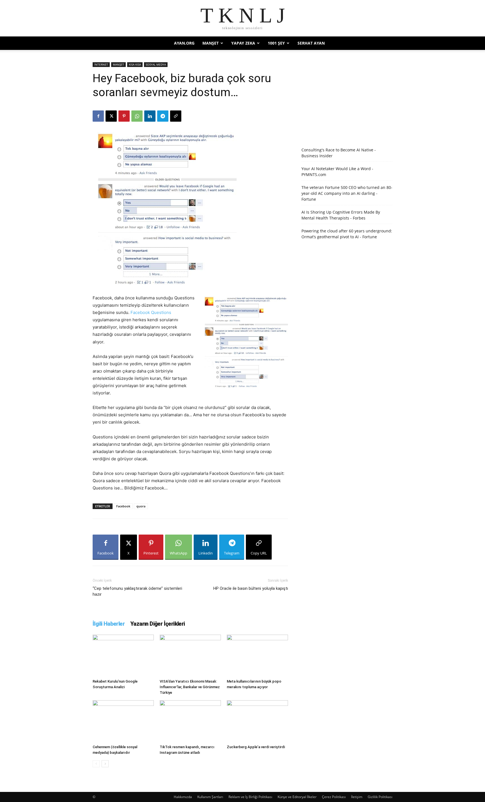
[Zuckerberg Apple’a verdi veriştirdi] (257, 721)
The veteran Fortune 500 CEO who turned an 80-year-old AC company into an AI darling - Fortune (346, 193)
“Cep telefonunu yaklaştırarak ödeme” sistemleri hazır (137, 591)
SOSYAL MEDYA (156, 64)
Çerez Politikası (334, 796)
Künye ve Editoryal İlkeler (297, 796)
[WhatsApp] (137, 116)
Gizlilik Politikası (380, 796)
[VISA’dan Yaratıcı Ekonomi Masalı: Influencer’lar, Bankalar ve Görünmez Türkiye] (190, 656)
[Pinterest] (124, 116)
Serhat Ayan (311, 43)
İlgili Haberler (109, 623)
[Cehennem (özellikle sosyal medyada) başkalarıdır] (123, 721)
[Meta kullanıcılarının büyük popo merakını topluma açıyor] (257, 656)
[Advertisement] (346, 97)
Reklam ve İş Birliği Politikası (250, 796)
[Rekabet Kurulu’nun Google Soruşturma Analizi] (123, 656)
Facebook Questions (151, 312)
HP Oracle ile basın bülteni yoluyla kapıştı (250, 588)
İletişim (356, 796)
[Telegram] (162, 116)
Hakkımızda (183, 796)
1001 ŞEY (276, 43)
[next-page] (105, 763)
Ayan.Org (184, 43)
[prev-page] (96, 763)
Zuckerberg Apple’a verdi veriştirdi (256, 747)
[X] (111, 116)
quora (140, 506)
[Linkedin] (149, 116)
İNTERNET (101, 64)
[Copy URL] (175, 116)
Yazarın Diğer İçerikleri (157, 623)
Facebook (123, 506)
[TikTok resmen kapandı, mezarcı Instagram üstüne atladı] (190, 721)
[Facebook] (98, 116)
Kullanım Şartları (210, 796)
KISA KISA (135, 64)
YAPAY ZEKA (243, 43)
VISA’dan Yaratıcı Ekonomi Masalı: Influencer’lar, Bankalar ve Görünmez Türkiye (190, 687)
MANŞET (210, 43)
